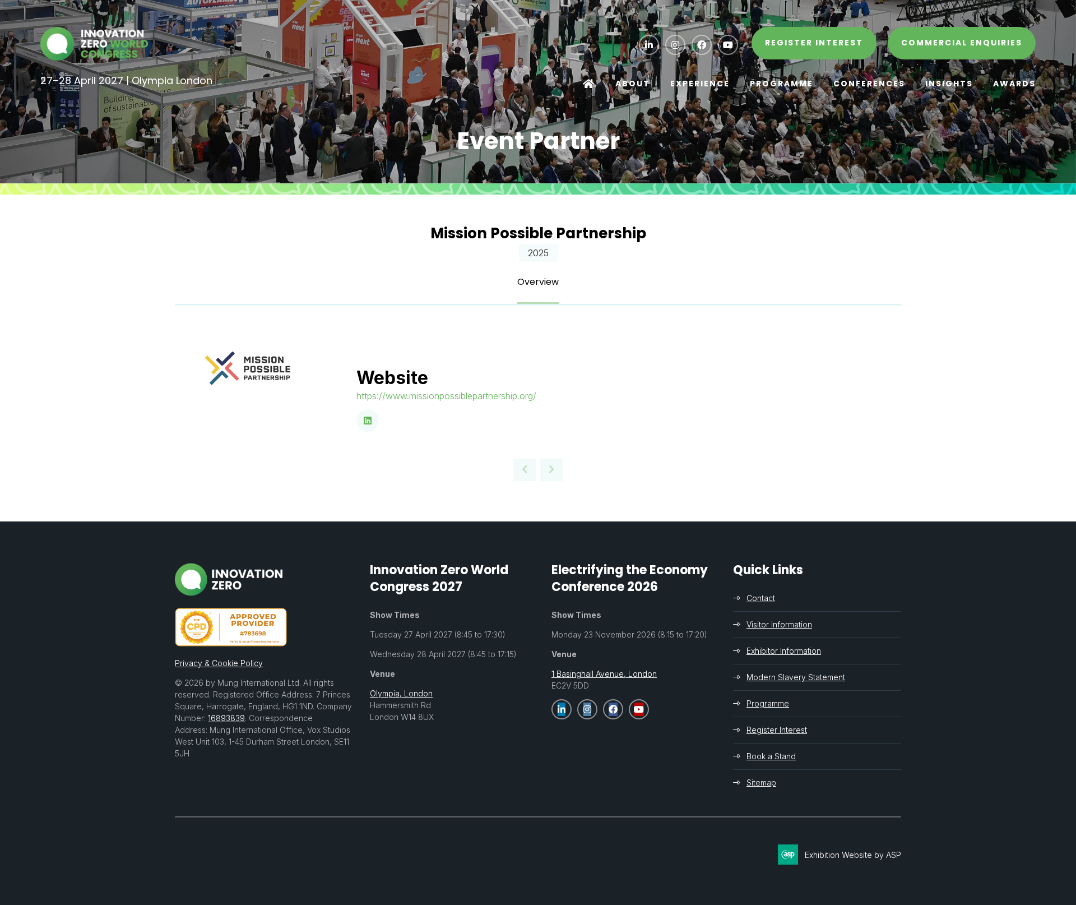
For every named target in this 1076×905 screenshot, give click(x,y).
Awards (1014, 83)
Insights (949, 83)
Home (589, 84)
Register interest (814, 42)
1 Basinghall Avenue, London (604, 673)
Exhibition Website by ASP (853, 855)
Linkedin (649, 45)
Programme (781, 83)
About (632, 83)
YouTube (728, 45)
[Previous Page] (524, 470)
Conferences (869, 83)
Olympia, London (401, 693)
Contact (760, 598)
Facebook (702, 45)
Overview (538, 281)
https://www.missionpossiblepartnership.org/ (446, 395)
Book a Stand (771, 756)
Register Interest (776, 730)
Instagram (675, 45)
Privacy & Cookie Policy (219, 663)
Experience (700, 83)
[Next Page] (551, 470)
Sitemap (761, 782)
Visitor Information (779, 624)
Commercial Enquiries (961, 42)
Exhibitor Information (783, 650)
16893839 (226, 718)
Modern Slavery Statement (795, 677)
